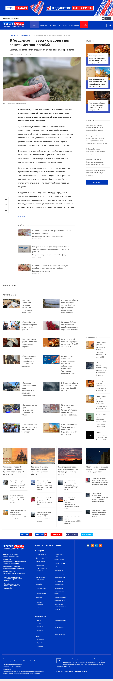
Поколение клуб (41, 593)
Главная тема (40, 565)
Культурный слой (60, 577)
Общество (21, 216)
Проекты (53, 25)
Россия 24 (40, 626)
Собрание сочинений (39, 603)
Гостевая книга (59, 627)
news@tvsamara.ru (20, 561)
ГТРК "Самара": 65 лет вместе (41, 569)
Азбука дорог (59, 567)
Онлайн (84, 25)
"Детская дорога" (41, 558)
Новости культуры (60, 574)
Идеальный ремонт (60, 597)
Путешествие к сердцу (59, 592)
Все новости (97, 182)
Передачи (39, 551)
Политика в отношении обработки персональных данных (13, 579)
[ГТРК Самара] (13, 24)
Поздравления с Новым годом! (41, 589)
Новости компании (60, 624)
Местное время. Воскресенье (41, 578)
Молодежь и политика (40, 583)
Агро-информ (59, 570)
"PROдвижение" (59, 559)
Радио (65, 25)
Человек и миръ (59, 581)
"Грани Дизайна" (41, 554)
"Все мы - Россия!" (60, 563)
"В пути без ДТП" (60, 600)
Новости (34, 25)
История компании (60, 620)
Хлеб (37, 608)
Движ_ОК (58, 609)
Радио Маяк (40, 639)
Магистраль (39, 574)
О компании (74, 25)
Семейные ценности (39, 598)
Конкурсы (43, 25)
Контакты (58, 631)
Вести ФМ (40, 646)
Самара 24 (40, 630)
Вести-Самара (40, 561)
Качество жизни (59, 584)
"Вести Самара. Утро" (59, 555)
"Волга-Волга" (59, 588)
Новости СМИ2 (9, 285)
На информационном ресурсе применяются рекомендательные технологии (12, 586)
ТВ (59, 25)
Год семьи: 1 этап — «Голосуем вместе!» (60, 605)
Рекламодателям (60, 634)
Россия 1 (39, 623)
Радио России (41, 642)
